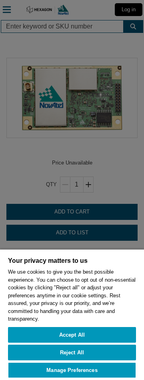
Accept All (72, 335)
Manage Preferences (71, 370)
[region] (72, 314)
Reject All (72, 353)
